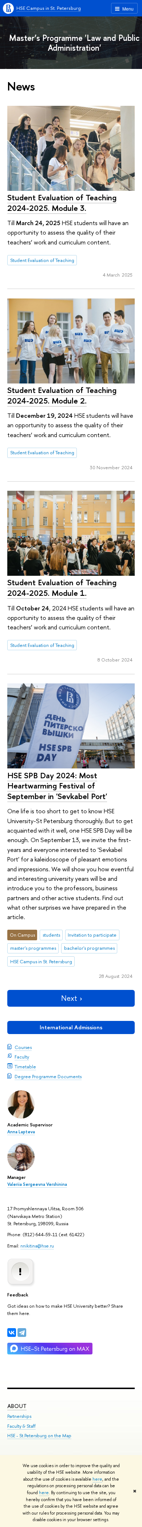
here (97, 1479)
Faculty (22, 1056)
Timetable (25, 1066)
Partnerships (19, 1416)
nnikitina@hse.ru (37, 1245)
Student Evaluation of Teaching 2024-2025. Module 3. (62, 202)
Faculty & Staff (21, 1426)
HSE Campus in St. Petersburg (48, 8)
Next (69, 998)
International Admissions (71, 1027)
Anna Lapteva (21, 1132)
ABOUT (17, 1406)
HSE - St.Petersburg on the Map (39, 1435)
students (51, 935)
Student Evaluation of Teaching (42, 260)
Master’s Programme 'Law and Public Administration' (74, 42)
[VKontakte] (11, 1332)
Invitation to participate (92, 935)
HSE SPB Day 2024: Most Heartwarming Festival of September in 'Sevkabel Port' (57, 786)
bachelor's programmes (89, 948)
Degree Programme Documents (48, 1076)
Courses (23, 1047)
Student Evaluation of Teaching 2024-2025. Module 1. (62, 587)
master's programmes (33, 948)
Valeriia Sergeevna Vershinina (37, 1184)
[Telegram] (21, 1332)
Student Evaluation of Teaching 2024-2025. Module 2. (62, 395)
